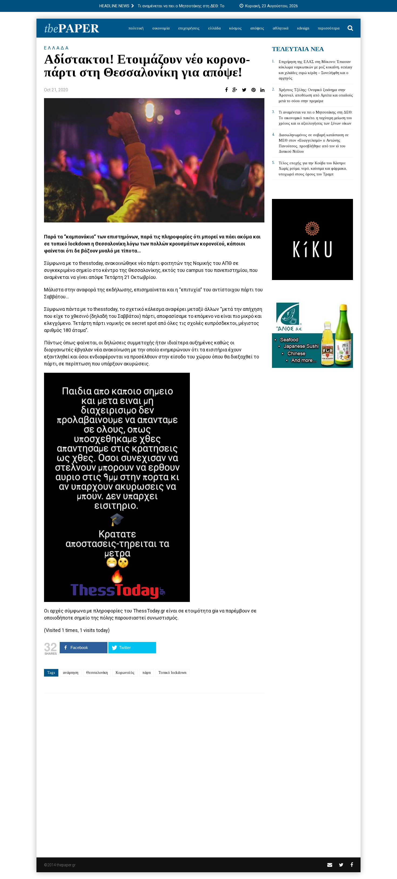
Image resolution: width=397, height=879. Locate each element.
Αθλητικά (280, 28)
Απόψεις (257, 28)
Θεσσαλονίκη (97, 673)
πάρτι (146, 673)
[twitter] (341, 865)
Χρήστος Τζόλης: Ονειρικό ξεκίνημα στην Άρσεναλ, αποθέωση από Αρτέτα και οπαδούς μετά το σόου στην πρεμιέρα (316, 95)
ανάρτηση (70, 673)
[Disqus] (154, 771)
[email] (329, 865)
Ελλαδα (57, 48)
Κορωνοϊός (125, 673)
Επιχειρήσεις (189, 28)
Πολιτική (136, 28)
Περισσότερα (328, 28)
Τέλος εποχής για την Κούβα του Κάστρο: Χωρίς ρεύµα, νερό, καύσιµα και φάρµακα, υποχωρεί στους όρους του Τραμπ (313, 168)
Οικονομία (161, 28)
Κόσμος (235, 28)
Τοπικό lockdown (172, 673)
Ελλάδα (214, 28)
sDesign (303, 28)
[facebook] (351, 865)
